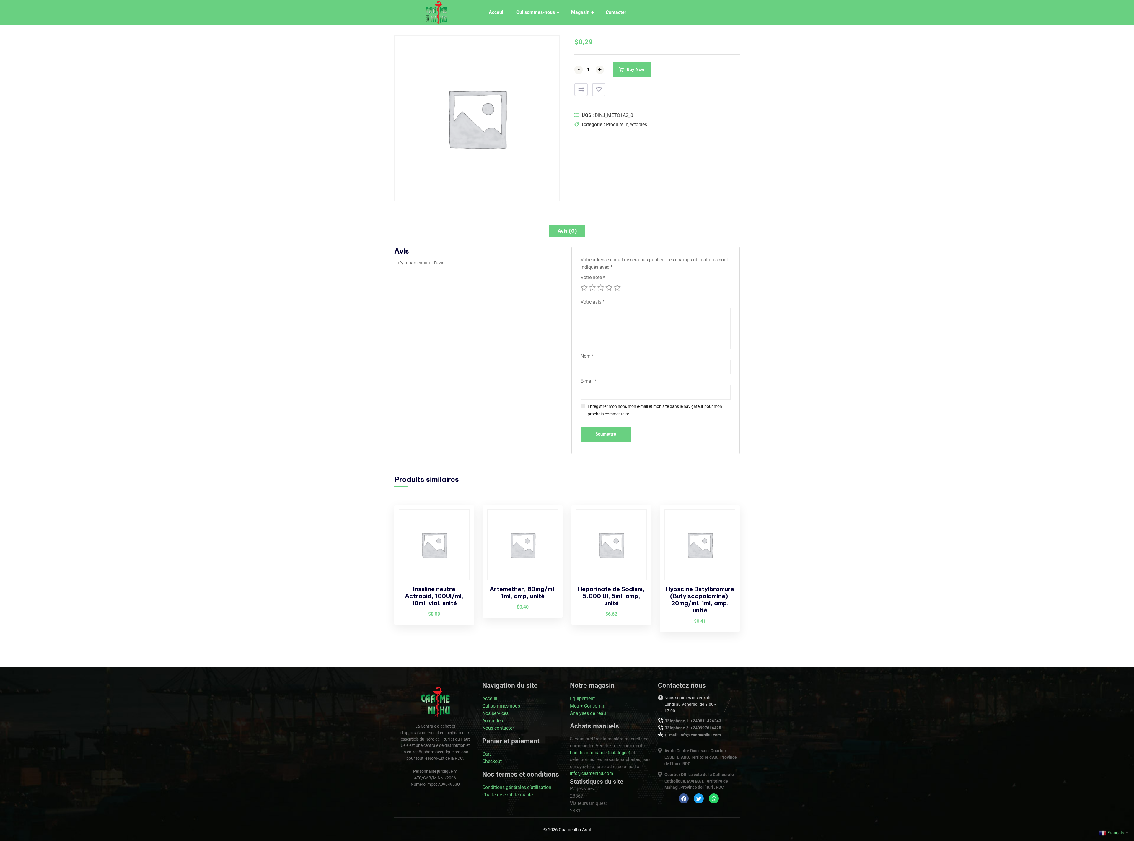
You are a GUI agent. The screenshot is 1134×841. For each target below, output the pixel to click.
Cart (486, 754)
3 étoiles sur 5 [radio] (600, 287)
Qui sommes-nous (501, 706)
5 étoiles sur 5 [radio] (617, 287)
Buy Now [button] (459, 521)
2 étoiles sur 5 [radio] (592, 287)
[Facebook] (684, 798)
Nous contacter (498, 728)
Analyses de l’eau (588, 713)
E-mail (589, 381)
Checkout (492, 761)
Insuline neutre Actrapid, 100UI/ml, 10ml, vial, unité (434, 596)
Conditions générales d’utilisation (516, 787)
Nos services (495, 713)
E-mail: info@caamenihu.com (693, 735)
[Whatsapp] (714, 798)
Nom (587, 356)
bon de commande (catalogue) (600, 752)
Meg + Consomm (588, 706)
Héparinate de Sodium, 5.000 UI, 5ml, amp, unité (611, 596)
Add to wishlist (598, 89)
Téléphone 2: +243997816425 (693, 728)
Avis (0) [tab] (567, 231)
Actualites (492, 720)
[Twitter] (699, 798)
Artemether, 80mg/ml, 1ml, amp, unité (523, 592)
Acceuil (489, 698)
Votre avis (593, 302)
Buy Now (635, 69)
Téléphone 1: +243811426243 (693, 720)
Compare (581, 89)
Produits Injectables (626, 124)
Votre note (593, 277)
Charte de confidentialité (507, 795)
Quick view (459, 548)
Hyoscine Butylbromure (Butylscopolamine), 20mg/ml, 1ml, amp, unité (700, 599)
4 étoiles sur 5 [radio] (608, 287)
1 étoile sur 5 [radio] (584, 287)
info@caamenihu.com (591, 773)
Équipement (582, 698)
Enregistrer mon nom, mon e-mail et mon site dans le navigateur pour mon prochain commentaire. (655, 410)
